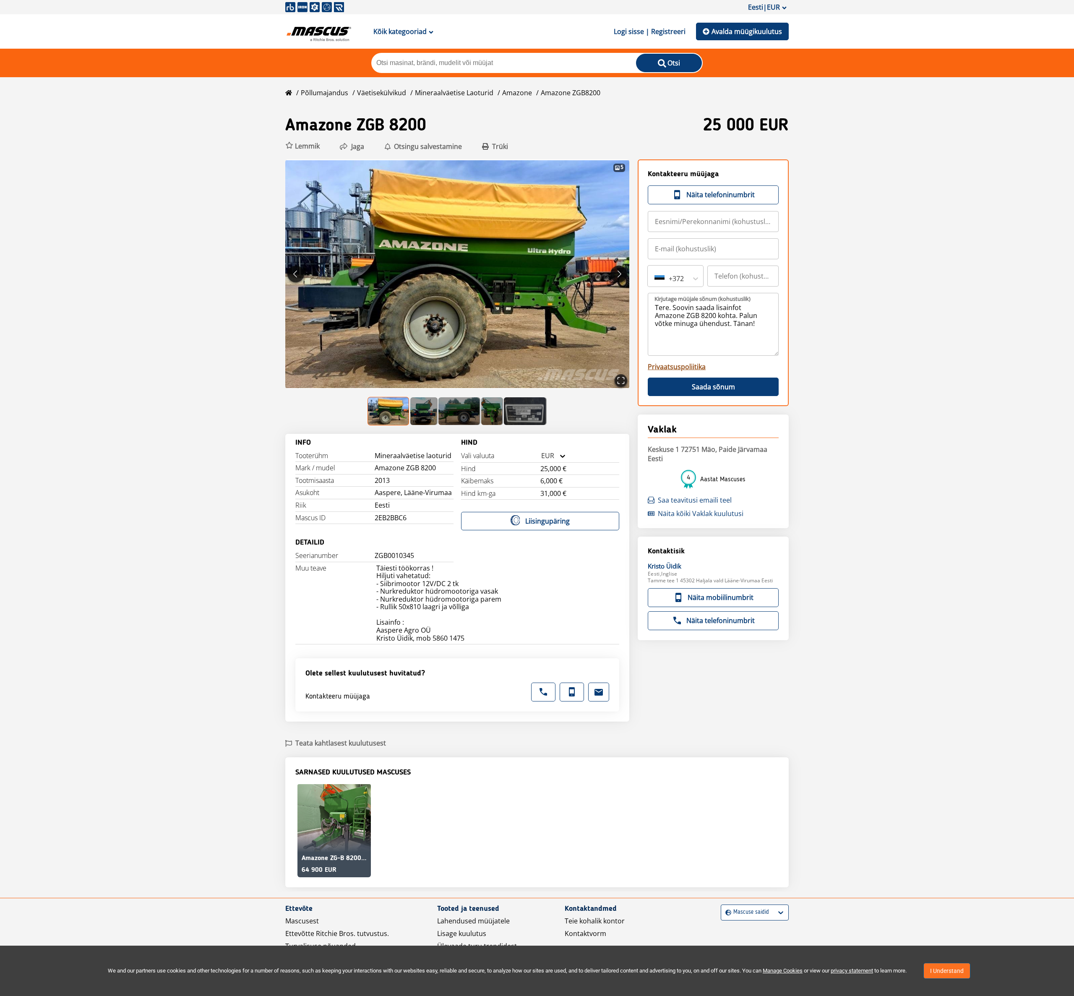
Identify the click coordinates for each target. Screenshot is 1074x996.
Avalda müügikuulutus (747, 31)
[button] (302, 146)
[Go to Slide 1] (388, 411)
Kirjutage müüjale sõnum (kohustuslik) (702, 298)
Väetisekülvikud (381, 92)
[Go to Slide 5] (525, 411)
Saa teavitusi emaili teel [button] (695, 500)
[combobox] (541, 456)
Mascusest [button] (302, 921)
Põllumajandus (324, 92)
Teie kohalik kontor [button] (595, 921)
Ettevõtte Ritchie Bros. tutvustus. (337, 933)
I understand (947, 970)
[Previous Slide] (295, 274)
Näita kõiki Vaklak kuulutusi (700, 513)
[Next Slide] (618, 274)
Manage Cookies (783, 970)
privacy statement (852, 970)
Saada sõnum (713, 386)
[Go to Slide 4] (492, 411)
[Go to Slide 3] (459, 411)
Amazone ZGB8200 (570, 92)
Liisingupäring (547, 521)
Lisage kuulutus (461, 933)
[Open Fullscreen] (621, 380)
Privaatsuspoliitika (677, 366)
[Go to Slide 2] (423, 411)
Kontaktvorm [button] (585, 933)
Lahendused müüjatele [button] (473, 921)
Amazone (517, 92)
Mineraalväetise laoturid (454, 92)
